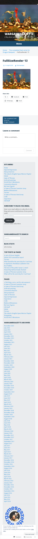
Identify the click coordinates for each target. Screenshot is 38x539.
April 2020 (7, 377)
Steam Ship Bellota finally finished (15, 270)
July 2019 (7, 396)
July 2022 (7, 328)
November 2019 (9, 388)
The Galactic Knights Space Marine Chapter (17, 174)
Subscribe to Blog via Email (17, 206)
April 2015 (7, 501)
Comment (29, 150)
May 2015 (7, 499)
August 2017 (8, 443)
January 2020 (8, 384)
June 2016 (7, 472)
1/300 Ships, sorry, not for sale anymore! (17, 282)
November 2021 (9, 338)
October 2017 (8, 439)
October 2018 (8, 415)
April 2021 (7, 353)
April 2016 (7, 477)
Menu (19, 43)
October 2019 (8, 390)
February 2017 (8, 456)
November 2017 (9, 437)
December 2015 (9, 485)
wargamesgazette (19, 34)
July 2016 (7, 470)
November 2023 (9, 326)
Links (5, 197)
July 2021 (7, 346)
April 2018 (7, 427)
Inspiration (7, 199)
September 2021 (9, 342)
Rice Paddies (8, 266)
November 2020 (9, 363)
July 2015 (7, 495)
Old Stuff (7, 201)
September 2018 (9, 417)
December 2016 (9, 460)
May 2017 (7, 450)
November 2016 (9, 462)
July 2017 (7, 446)
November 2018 (9, 413)
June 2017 (7, 448)
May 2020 (7, 375)
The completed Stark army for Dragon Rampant (10, 120)
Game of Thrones (9, 178)
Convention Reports (10, 184)
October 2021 (8, 340)
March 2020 (7, 379)
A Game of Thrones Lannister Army (15, 188)
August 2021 (8, 344)
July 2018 (7, 421)
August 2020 (8, 369)
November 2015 (9, 487)
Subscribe (9, 220)
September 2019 (9, 392)
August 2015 (8, 493)
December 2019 (9, 386)
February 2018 (8, 431)
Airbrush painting (10, 180)
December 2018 (9, 410)
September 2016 (9, 466)
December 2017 (9, 435)
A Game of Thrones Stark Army (14, 195)
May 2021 (7, 351)
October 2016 (8, 464)
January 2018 (8, 433)
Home (5, 50)
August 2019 (8, 394)
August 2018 (8, 419)
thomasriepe (20, 65)
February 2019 (8, 406)
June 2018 (7, 423)
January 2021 (8, 359)
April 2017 (7, 452)
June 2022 (7, 330)
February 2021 (8, 357)
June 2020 (7, 373)
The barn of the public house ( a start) (16, 268)
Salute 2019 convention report (14, 257)
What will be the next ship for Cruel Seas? (17, 274)
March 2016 (7, 479)
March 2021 (7, 355)
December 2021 (9, 336)
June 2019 (7, 398)
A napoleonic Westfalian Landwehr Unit (16, 264)
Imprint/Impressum (10, 170)
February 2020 (8, 382)
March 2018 (7, 429)
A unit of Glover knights (12, 255)
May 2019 (7, 400)
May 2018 (7, 425)
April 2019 (7, 402)
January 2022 (8, 334)
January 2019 (8, 408)
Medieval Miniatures (10, 190)
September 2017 (9, 441)
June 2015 (7, 497)
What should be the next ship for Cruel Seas (18, 262)
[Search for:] (12, 238)
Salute (6, 176)
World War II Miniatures (12, 182)
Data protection (9, 172)
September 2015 (9, 491)
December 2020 (9, 361)
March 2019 (7, 404)
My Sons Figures (9, 186)
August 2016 (8, 468)
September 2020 (9, 367)
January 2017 (8, 458)
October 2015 (8, 489)
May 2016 (7, 474)
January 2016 (8, 483)
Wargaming (7, 315)
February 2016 (8, 481)
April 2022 (7, 332)
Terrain (6, 192)
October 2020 (8, 365)
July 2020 (7, 371)
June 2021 (7, 348)
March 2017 (7, 454)
